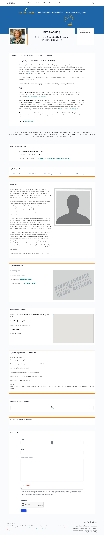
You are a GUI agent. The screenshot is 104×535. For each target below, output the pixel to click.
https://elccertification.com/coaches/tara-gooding (53, 158)
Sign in (94, 3)
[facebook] (85, 522)
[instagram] (88, 522)
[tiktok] (93, 522)
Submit (23, 511)
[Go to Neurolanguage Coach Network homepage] (11, 2)
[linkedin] (90, 522)
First (22, 444)
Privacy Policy (49, 528)
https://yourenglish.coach (28, 283)
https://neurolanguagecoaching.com (36, 96)
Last (53, 444)
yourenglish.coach (29, 121)
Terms (54, 528)
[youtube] (96, 522)
